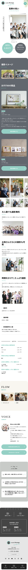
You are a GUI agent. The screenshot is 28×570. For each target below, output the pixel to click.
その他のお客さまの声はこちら (14, 446)
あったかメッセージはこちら (14, 452)
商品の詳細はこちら (14, 131)
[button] (7, 4)
